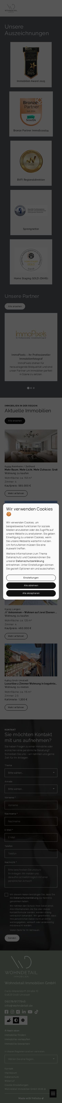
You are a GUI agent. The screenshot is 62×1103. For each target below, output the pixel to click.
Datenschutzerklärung (30, 561)
